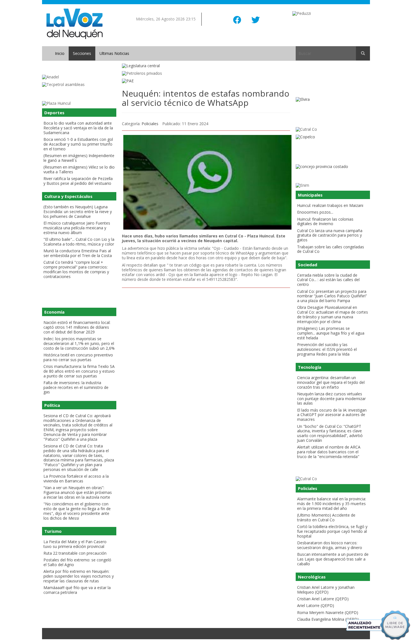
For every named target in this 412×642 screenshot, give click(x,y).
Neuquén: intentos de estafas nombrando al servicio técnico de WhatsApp (205, 98)
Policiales (150, 123)
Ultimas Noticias (114, 53)
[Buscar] (363, 53)
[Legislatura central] (206, 66)
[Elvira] (333, 99)
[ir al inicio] (74, 23)
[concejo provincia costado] (333, 166)
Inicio (59, 53)
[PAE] (206, 81)
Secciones (82, 53)
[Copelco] (333, 137)
